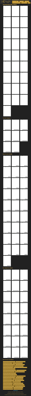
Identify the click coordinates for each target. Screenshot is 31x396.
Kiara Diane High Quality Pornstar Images (9, 373)
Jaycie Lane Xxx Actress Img (20, 364)
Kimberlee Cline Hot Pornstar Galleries (9, 377)
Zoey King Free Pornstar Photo (21, 370)
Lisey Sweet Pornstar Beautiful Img (8, 380)
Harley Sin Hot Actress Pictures (8, 367)
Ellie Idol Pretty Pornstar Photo (8, 387)
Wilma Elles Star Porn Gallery (7, 363)
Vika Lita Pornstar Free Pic (17, 381)
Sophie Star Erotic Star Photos (18, 387)
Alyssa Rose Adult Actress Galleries (8, 386)
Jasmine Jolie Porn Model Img (8, 383)
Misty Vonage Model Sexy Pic (19, 380)
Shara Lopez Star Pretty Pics (21, 376)
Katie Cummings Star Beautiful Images (9, 361)
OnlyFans (14, 1)
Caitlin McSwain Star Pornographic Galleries (10, 374)
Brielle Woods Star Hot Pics (7, 381)
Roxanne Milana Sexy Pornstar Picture (9, 364)
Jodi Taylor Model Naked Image (20, 386)
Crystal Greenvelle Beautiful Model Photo (9, 370)
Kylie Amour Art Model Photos (19, 371)
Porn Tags (26, 1)
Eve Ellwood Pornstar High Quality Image (9, 376)
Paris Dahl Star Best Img (19, 377)
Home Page (21, 1)
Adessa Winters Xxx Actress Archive (8, 371)
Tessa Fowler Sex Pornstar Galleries (18, 384)
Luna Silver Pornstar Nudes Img (17, 363)
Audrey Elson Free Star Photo (7, 384)
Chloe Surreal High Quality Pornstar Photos (20, 367)
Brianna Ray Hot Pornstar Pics (20, 361)
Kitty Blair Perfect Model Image (18, 383)
